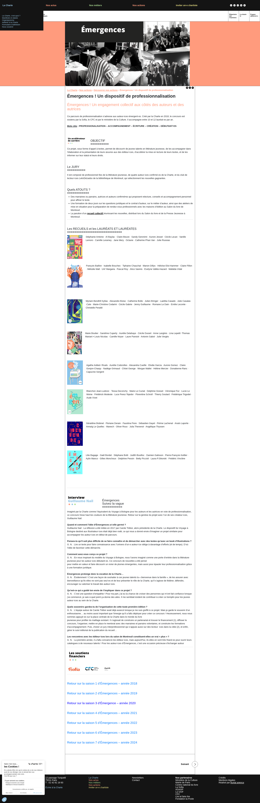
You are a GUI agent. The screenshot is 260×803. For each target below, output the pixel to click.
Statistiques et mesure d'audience (15, 784)
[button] (4, 799)
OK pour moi (37, 793)
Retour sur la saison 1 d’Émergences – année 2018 (102, 683)
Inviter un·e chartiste (186, 5)
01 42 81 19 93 (56, 782)
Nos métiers (95, 5)
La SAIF (179, 792)
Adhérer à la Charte (10, 22)
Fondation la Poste (184, 799)
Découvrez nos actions (106, 90)
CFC (177, 794)
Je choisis (23, 793)
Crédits (222, 777)
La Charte (8, 5)
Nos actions (139, 5)
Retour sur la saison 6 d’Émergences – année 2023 (102, 732)
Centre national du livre (186, 785)
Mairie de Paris (182, 782)
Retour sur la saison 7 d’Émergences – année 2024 (102, 742)
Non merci (9, 793)
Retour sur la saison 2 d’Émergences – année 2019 (102, 693)
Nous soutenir (7, 27)
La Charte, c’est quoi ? (11, 16)
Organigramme (8, 20)
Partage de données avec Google (15, 783)
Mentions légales (227, 780)
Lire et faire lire (182, 796)
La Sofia (179, 787)
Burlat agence (237, 782)
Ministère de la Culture (186, 780)
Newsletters (138, 777)
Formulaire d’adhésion (11, 25)
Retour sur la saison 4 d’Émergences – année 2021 (102, 713)
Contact (136, 780)
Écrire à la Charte (54, 787)
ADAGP (179, 789)
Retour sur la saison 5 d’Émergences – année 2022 (102, 722)
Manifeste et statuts (10, 18)
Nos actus (51, 5)
